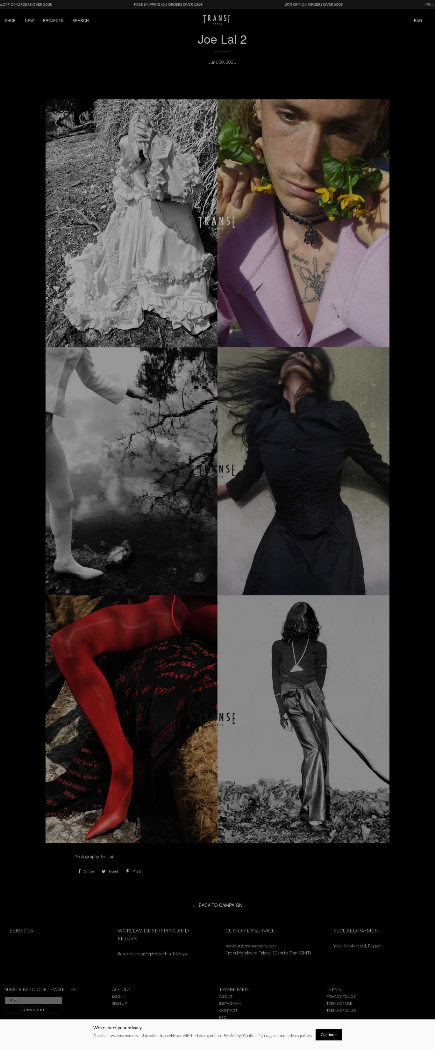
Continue (329, 1034)
